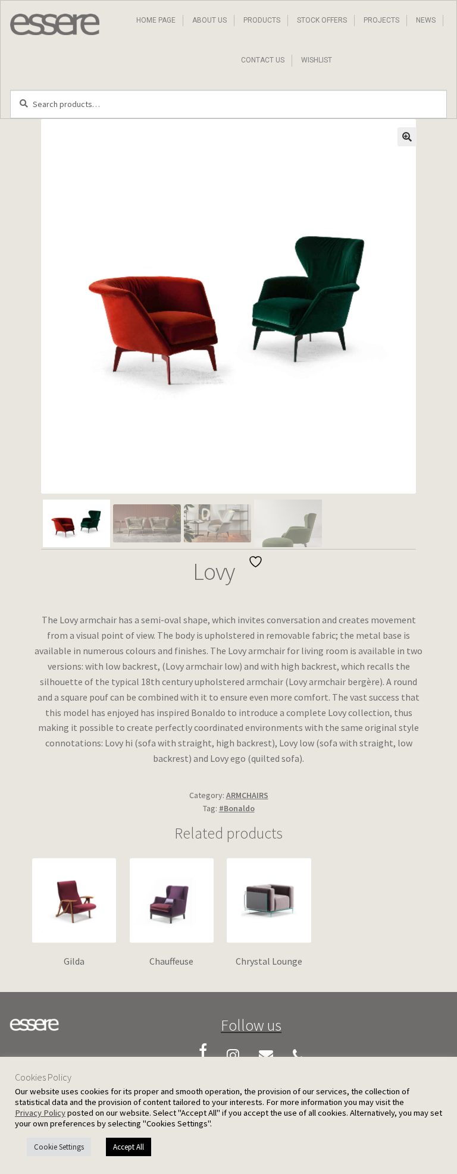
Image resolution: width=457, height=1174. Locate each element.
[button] (407, 136)
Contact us (262, 60)
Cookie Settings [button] (59, 1147)
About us (209, 20)
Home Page (156, 20)
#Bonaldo (237, 808)
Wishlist (316, 60)
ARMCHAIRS (247, 795)
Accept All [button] (128, 1147)
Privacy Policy (40, 1112)
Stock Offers (322, 20)
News (426, 20)
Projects (381, 20)
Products (261, 20)
